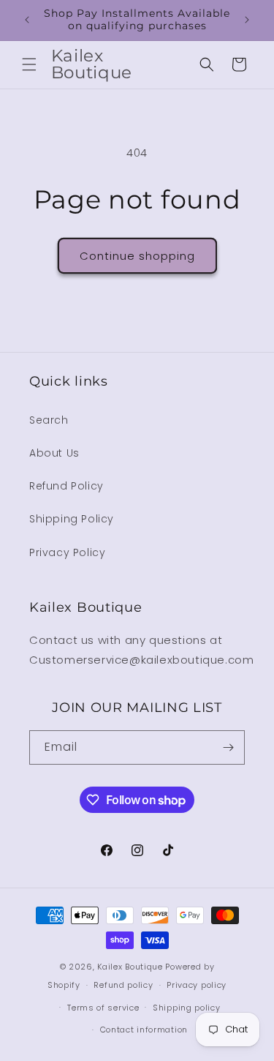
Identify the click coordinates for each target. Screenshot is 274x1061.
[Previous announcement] (27, 20)
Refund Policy (66, 486)
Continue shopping (137, 255)
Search (49, 420)
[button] (29, 64)
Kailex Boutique (131, 966)
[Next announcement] (247, 20)
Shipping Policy (71, 518)
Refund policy (123, 985)
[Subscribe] (228, 747)
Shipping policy (187, 1007)
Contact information (144, 1029)
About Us (54, 453)
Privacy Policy (67, 552)
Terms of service (103, 1007)
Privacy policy (197, 985)
